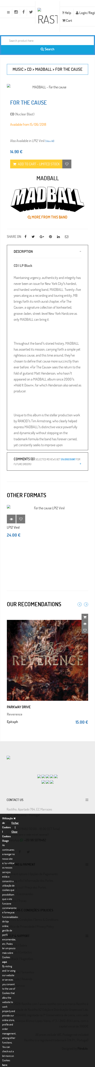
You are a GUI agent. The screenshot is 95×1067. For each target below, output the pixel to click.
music (18, 69)
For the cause (68, 69)
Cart (68, 20)
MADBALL (43, 69)
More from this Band (49, 217)
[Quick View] (85, 623)
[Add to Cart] (85, 617)
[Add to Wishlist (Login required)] (66, 164)
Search (49, 49)
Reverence (14, 714)
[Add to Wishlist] (20, 519)
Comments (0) (47, 461)
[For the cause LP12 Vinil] (47, 508)
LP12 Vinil (13, 527)
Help (67, 12)
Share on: (14, 236)
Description (23, 251)
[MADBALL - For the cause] (47, 87)
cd (29, 69)
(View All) (49, 141)
